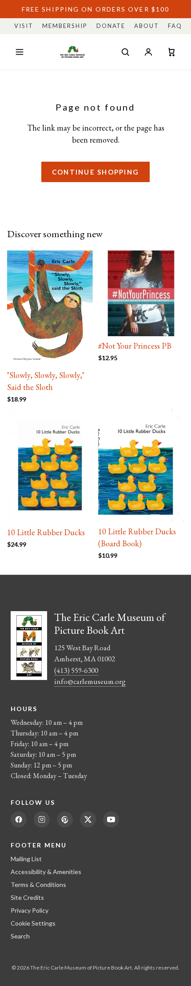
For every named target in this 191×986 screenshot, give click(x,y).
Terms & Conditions (38, 884)
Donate (111, 25)
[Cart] (171, 52)
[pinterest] (65, 819)
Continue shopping (95, 172)
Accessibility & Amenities (46, 871)
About (146, 25)
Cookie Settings (33, 923)
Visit (23, 25)
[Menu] (19, 52)
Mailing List (26, 859)
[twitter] (88, 819)
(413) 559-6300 (76, 670)
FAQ (175, 25)
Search (20, 936)
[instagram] (42, 819)
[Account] (148, 52)
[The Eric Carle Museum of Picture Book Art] (72, 52)
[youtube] (111, 819)
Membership (65, 25)
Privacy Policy (29, 910)
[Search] (125, 52)
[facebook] (19, 819)
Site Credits (27, 897)
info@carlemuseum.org (90, 681)
